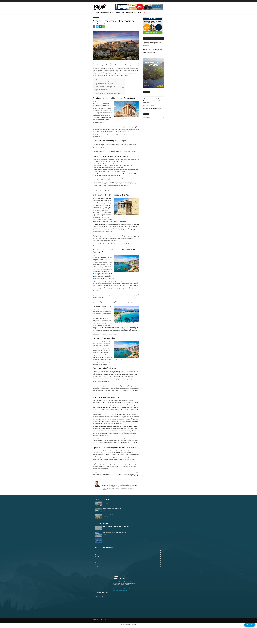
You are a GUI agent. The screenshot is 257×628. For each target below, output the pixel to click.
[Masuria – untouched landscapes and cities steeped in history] (98, 516)
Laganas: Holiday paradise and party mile (152, 98)
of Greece (105, 147)
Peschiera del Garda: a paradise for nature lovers (153, 95)
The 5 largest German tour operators (111, 539)
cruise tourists (115, 392)
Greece (98, 17)
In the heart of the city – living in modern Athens (105, 86)
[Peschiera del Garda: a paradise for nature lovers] (98, 503)
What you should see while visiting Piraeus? (104, 92)
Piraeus (95, 276)
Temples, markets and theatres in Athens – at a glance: (106, 84)
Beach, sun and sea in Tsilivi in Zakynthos (102, 474)
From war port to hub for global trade (103, 90)
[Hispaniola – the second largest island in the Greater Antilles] (98, 528)
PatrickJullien (96, 23)
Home (94, 15)
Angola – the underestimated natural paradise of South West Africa (128, 475)
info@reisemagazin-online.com (120, 590)
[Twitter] (163, 1)
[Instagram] (161, 1)
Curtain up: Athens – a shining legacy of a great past (106, 81)
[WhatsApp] (103, 26)
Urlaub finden (249, 625)
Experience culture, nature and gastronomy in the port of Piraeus (108, 93)
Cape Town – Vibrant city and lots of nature (152, 108)
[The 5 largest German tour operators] (98, 540)
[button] (160, 12)
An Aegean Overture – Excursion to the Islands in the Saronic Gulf (109, 87)
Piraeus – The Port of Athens (101, 89)
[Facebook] (160, 1)
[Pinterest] (100, 26)
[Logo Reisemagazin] (103, 7)
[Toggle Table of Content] (122, 80)
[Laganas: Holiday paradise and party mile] (98, 510)
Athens (105, 343)
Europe (97, 15)
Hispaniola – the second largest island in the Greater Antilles (116, 526)
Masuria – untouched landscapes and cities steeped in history (152, 101)
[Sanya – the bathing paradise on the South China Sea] (98, 534)
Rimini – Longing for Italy (148, 105)
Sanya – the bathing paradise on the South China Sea (114, 532)
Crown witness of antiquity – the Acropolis (104, 83)
